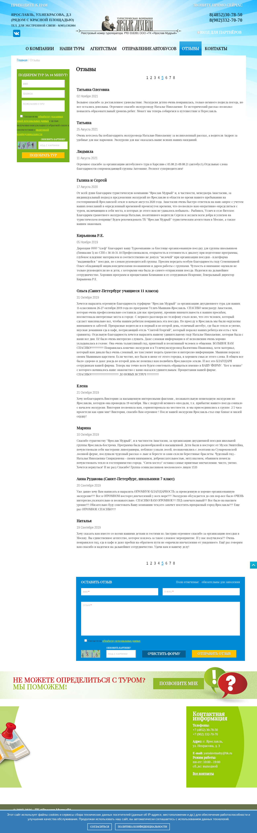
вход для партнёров (221, 32)
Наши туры (72, 48)
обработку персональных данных (121, 641)
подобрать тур (43, 155)
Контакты (216, 48)
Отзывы (190, 48)
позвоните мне (178, 683)
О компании (40, 48)
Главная (22, 60)
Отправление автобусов (149, 48)
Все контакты (203, 773)
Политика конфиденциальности (142, 826)
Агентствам (103, 48)
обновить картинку (53, 139)
